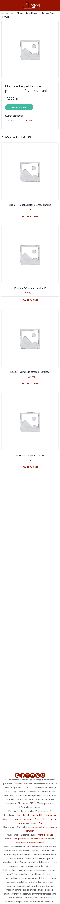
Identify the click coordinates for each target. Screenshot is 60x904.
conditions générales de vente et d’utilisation (27, 839)
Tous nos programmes (23, 819)
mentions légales (45, 835)
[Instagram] (42, 775)
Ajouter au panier (19, 107)
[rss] (17, 775)
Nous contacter (42, 819)
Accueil (4, 13)
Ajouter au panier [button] (30, 216)
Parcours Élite (37, 815)
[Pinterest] (37, 775)
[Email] (27, 775)
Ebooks (13, 13)
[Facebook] (22, 775)
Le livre (19, 815)
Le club (26, 815)
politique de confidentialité (32, 843)
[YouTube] (32, 775)
